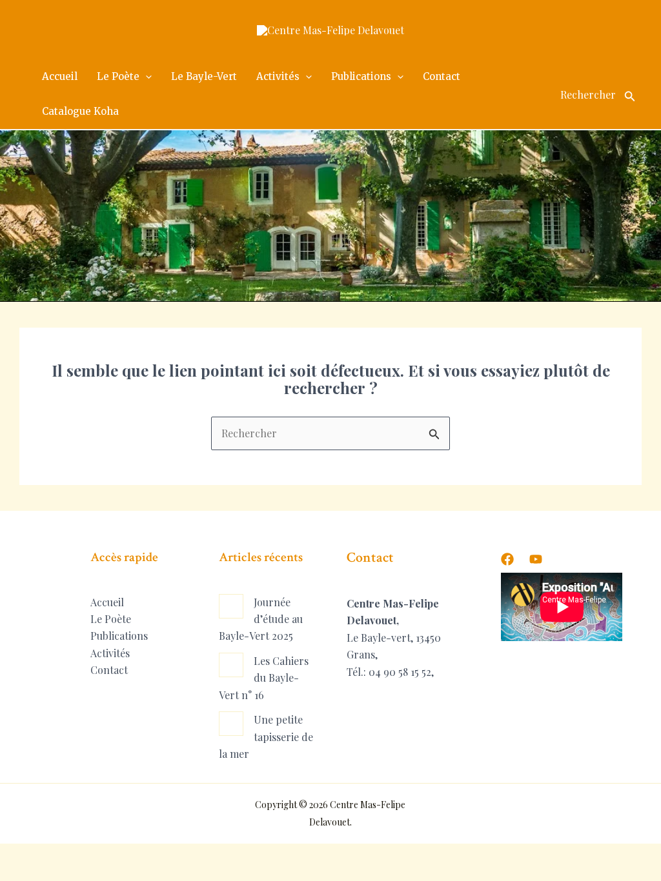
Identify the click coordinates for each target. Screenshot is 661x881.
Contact (109, 670)
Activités (110, 653)
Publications (119, 635)
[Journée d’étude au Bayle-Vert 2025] (231, 606)
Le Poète (110, 619)
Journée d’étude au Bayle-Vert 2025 (261, 619)
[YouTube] (535, 559)
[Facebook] (507, 559)
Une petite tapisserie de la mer (266, 736)
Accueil (107, 602)
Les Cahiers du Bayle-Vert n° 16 (264, 678)
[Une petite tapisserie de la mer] (231, 723)
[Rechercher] (630, 94)
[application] (145, 76)
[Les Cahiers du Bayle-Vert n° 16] (231, 665)
